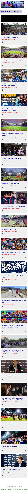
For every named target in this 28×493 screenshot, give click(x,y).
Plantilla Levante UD (6, 11)
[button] (25, 42)
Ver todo (4, 20)
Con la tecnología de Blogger (15, 486)
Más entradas (14, 482)
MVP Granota (17, 11)
